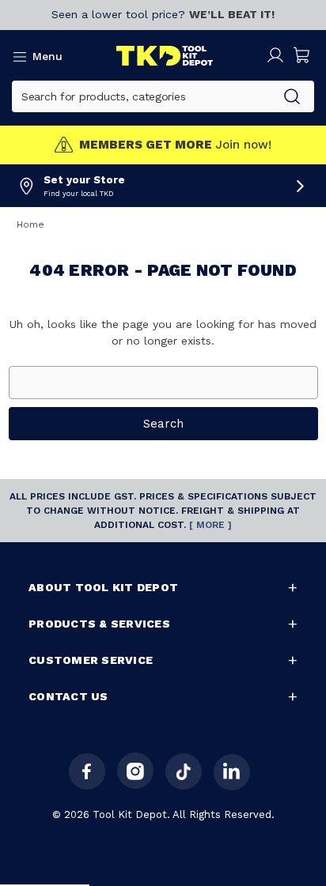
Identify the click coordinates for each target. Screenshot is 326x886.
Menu (47, 56)
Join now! (175, 145)
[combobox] (141, 96)
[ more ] (210, 524)
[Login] (275, 55)
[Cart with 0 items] (302, 55)
